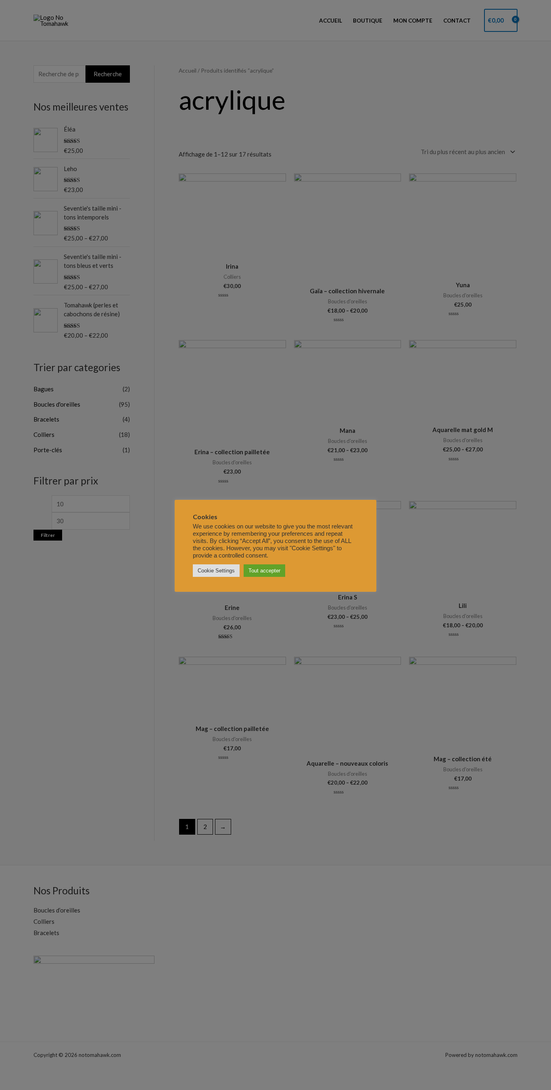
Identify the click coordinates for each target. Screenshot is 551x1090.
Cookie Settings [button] (216, 571)
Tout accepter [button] (264, 571)
